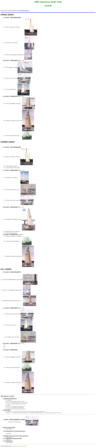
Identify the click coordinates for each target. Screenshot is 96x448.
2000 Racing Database (24, 10)
